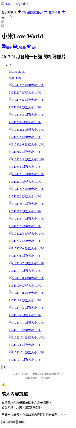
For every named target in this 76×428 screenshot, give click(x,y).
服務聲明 (46, 377)
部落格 (22, 47)
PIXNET (25, 374)
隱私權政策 (31, 377)
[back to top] (4, 367)
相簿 (9, 47)
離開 (21, 422)
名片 (34, 47)
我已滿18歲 (9, 422)
